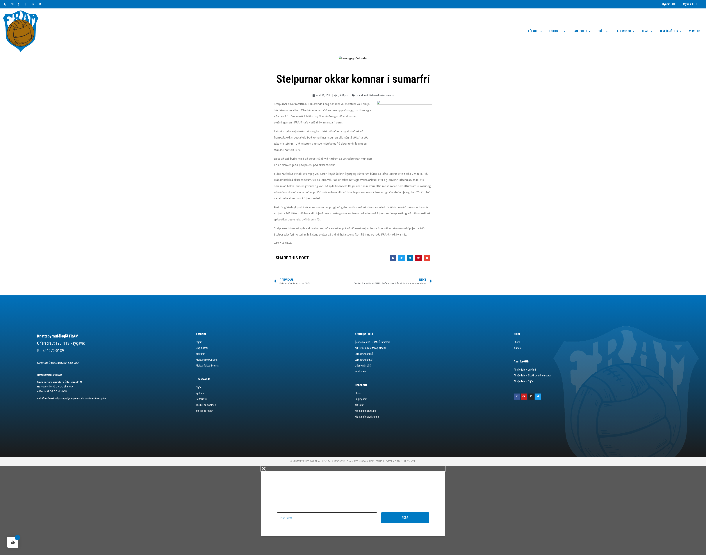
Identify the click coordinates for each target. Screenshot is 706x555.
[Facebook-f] (517, 397)
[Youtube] (524, 397)
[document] (353, 510)
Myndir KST (690, 4)
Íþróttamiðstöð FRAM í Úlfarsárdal (372, 342)
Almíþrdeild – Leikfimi (525, 369)
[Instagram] (531, 397)
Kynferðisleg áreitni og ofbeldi (370, 347)
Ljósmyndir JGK (363, 365)
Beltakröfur (201, 399)
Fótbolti (555, 31)
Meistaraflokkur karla (206, 359)
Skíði (601, 31)
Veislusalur (360, 371)
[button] (393, 258)
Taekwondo (623, 31)
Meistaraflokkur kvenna (381, 95)
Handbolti (580, 31)
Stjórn (199, 342)
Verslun (694, 31)
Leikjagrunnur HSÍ (364, 353)
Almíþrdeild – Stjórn (524, 381)
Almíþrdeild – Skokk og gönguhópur (532, 375)
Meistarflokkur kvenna (207, 365)
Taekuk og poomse (206, 404)
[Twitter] (538, 397)
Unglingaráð (202, 347)
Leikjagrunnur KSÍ (363, 359)
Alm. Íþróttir (668, 31)
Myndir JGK (669, 4)
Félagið (533, 31)
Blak (645, 31)
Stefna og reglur (204, 410)
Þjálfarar (200, 353)
